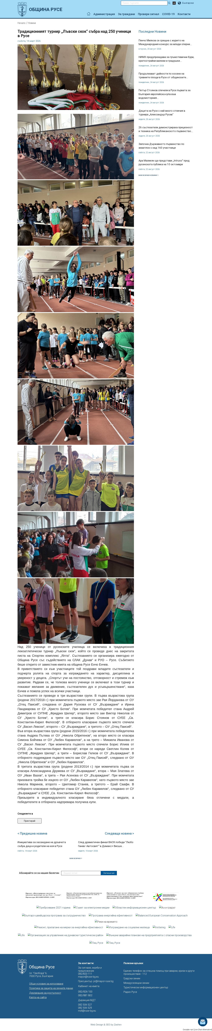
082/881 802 (85, 995)
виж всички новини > (148, 175)
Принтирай (29, 821)
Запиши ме (108, 873)
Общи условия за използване (46, 983)
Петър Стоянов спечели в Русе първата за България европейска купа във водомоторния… (164, 94)
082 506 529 (85, 1007)
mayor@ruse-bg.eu (88, 976)
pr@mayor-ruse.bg (103, 981)
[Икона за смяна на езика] (180, 3)
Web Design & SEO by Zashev (106, 1024)
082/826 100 (85, 991)
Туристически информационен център (146, 987)
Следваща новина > (119, 833)
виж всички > (76, 858)
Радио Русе (130, 991)
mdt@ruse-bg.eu (87, 1010)
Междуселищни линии (136, 982)
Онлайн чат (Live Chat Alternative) (197, 1030)
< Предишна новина (32, 833)
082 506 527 (85, 1004)
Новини (32, 23)
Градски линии (132, 978)
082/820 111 (85, 973)
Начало (21, 23)
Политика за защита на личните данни (51, 988)
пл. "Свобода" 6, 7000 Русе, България (41, 975)
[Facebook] (193, 14)
